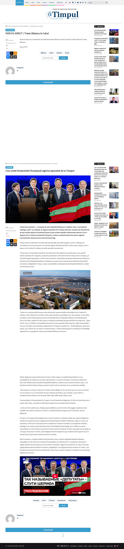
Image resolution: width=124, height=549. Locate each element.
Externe (44, 2)
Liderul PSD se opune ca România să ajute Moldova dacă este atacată (100, 99)
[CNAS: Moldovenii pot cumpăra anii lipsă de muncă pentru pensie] (114, 92)
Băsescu (44, 53)
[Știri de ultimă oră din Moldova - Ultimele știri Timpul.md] (62, 13)
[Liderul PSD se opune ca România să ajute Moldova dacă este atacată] (114, 100)
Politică (27, 2)
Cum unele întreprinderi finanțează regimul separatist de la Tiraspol (100, 32)
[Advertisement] (106, 133)
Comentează (48, 82)
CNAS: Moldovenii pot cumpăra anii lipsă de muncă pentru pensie (99, 91)
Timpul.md (11, 40)
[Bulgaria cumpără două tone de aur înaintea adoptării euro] (114, 51)
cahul (51, 53)
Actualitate (20, 2)
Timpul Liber (60, 2)
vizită (67, 53)
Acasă (8, 26)
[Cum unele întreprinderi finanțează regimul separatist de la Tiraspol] (114, 32)
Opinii (32, 2)
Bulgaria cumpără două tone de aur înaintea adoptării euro (100, 50)
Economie (51, 2)
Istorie (38, 2)
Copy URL (63, 58)
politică (59, 53)
